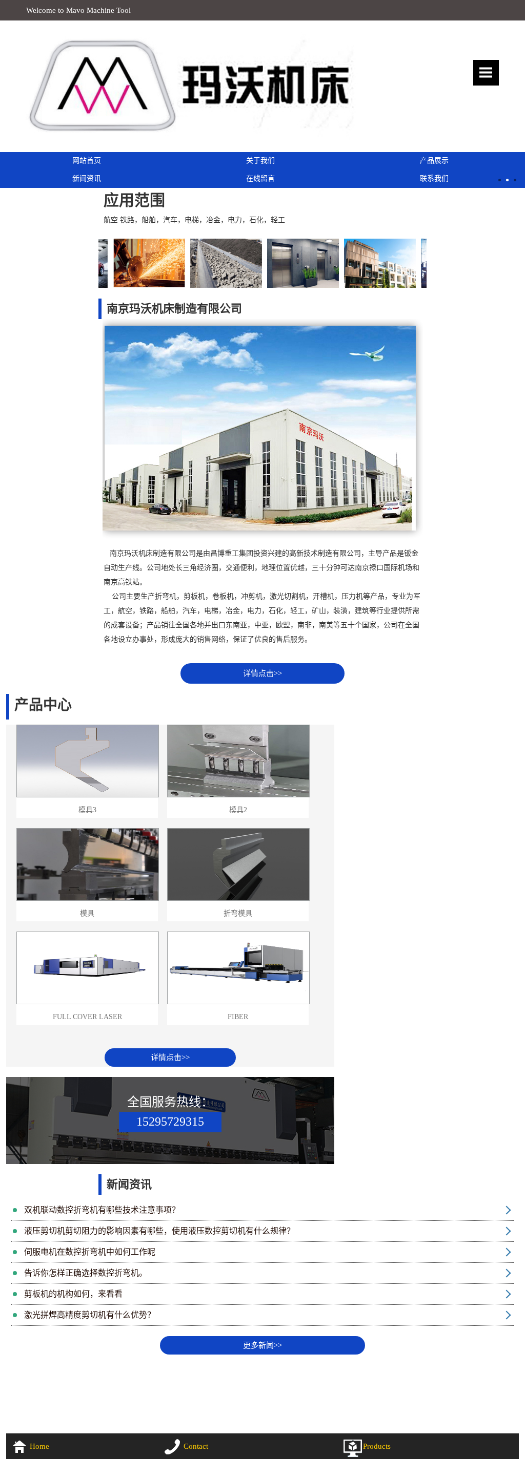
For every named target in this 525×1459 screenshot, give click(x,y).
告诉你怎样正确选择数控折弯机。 (85, 1272)
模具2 (238, 810)
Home (39, 1446)
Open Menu (486, 73)
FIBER (238, 1017)
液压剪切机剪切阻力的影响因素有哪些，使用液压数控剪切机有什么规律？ (159, 1231)
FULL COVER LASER (87, 1017)
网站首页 (86, 160)
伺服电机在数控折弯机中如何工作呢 (89, 1251)
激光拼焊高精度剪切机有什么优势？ (89, 1314)
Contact (196, 1446)
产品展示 (434, 160)
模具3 (87, 810)
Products (377, 1446)
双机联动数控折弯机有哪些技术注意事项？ (102, 1210)
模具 (87, 913)
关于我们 (260, 160)
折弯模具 (238, 913)
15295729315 (170, 1121)
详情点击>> (262, 673)
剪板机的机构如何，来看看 (73, 1293)
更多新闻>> (262, 1345)
